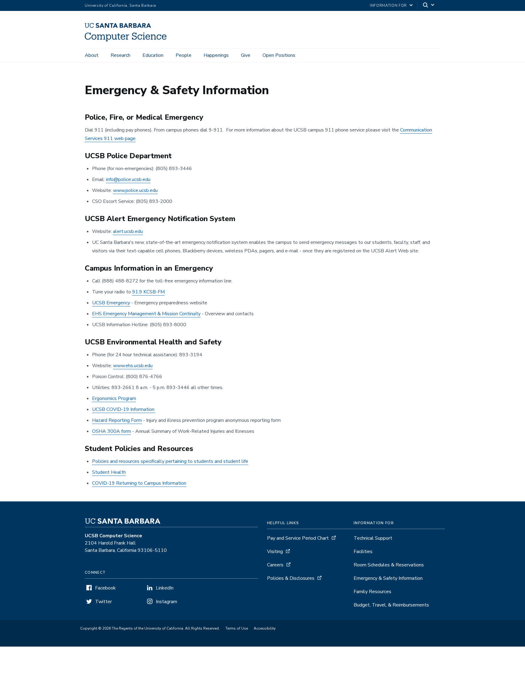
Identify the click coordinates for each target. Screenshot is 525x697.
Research (120, 55)
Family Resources (372, 591)
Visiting (275, 551)
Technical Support (373, 538)
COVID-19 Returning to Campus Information (139, 483)
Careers (275, 565)
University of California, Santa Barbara (120, 5)
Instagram (166, 601)
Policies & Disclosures (290, 578)
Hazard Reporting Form (117, 420)
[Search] (429, 5)
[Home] (128, 39)
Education (152, 55)
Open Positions (278, 55)
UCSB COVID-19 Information (124, 409)
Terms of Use (236, 628)
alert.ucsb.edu (128, 231)
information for (388, 5)
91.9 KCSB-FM (148, 292)
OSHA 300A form (111, 431)
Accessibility (265, 628)
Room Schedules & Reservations (389, 565)
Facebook (105, 588)
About (91, 55)
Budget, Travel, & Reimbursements (391, 605)
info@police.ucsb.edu (128, 179)
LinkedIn (164, 588)
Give (245, 55)
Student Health (109, 472)
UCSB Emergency (111, 302)
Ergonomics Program (114, 398)
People (183, 55)
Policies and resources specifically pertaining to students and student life (170, 461)
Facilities (363, 551)
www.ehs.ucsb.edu (133, 365)
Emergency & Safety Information (388, 578)
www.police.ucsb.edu (135, 190)
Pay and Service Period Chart (298, 538)
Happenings (216, 55)
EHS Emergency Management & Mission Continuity (146, 313)
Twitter (103, 601)
